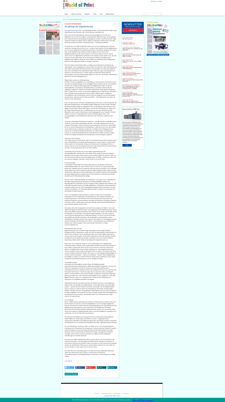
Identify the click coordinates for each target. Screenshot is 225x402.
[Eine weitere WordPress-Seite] (78, 6)
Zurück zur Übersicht (71, 374)
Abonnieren (133, 30)
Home (66, 14)
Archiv (95, 14)
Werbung (153, 1)
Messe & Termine (76, 14)
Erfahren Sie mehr (147, 400)
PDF (127, 145)
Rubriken (87, 14)
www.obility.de (68, 361)
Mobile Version (110, 14)
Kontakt (160, 1)
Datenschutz (117, 393)
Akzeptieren (137, 400)
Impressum (126, 393)
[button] (69, 367)
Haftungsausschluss (106, 393)
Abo (101, 14)
